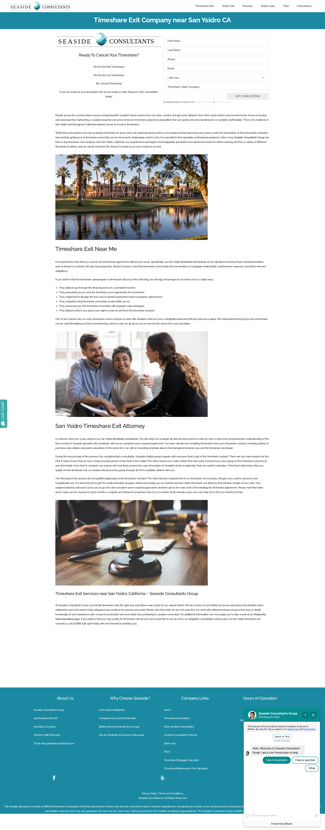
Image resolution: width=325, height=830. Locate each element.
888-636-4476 (52, 735)
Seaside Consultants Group (249, 137)
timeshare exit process (125, 438)
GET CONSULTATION (247, 96)
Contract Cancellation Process (180, 735)
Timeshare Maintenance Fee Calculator (186, 768)
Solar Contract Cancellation (179, 726)
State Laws (170, 743)
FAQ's (167, 751)
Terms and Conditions (223, 102)
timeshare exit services (193, 261)
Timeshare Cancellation (177, 718)
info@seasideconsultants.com (57, 743)
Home (167, 709)
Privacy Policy (149, 793)
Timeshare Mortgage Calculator (181, 760)
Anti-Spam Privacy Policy (203, 102)
